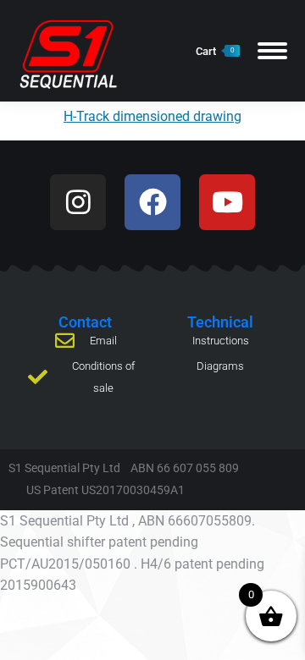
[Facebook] (152, 202)
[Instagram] (78, 202)
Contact (85, 322)
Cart (215, 51)
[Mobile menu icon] (272, 51)
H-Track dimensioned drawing (152, 116)
